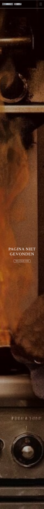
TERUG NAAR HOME (22, 261)
